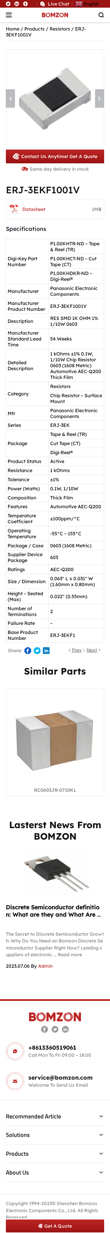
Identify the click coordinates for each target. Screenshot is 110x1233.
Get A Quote (58, 1226)
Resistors (60, 29)
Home (12, 29)
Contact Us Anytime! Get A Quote (59, 156)
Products (34, 29)
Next (92, 650)
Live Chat (58, 4)
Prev (77, 650)
